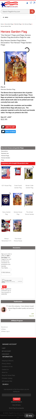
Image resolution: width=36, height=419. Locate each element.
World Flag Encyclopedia (16, 408)
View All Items (16, 405)
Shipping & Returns (7, 360)
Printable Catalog (7, 378)
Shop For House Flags (8, 375)
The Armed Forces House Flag (18, 241)
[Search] (32, 11)
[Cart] (31, 3)
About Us (4, 372)
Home (2, 24)
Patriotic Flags (17, 24)
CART (3, 348)
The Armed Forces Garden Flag (29, 214)
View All (31, 316)
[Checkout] (34, 3)
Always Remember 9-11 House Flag (6, 241)
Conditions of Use (7, 366)
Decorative (4, 151)
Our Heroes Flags (27, 24)
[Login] (27, 3)
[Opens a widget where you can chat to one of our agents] (29, 416)
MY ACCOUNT (6, 351)
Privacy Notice (6, 363)
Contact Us (5, 369)
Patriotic (4, 153)
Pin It (3, 87)
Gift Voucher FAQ (7, 381)
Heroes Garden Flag (6, 26)
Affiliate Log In (5, 331)
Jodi (32, 313)
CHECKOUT (5, 354)
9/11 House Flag (6, 185)
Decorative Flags (9, 24)
